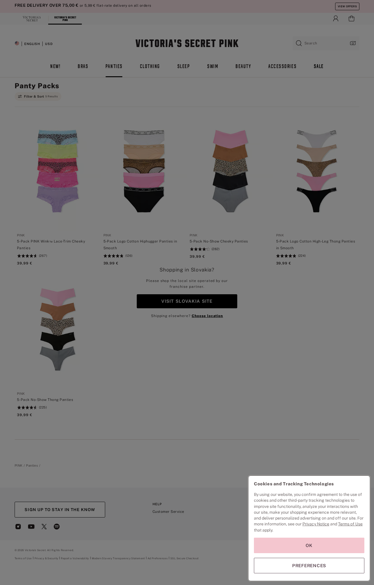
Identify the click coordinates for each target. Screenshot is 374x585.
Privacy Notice (315, 524)
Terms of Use (350, 524)
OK (309, 545)
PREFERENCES (309, 565)
